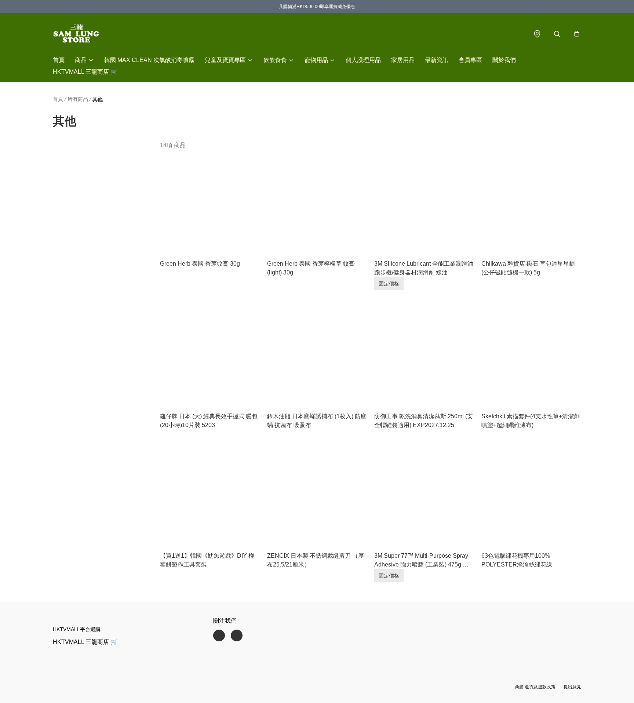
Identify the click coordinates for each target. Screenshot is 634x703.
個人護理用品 (363, 60)
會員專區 (470, 60)
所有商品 (78, 99)
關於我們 (504, 60)
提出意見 (572, 686)
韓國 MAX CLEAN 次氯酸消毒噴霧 (149, 60)
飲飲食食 (275, 60)
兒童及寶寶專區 (225, 60)
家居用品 (403, 60)
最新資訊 (436, 60)
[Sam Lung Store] (76, 33)
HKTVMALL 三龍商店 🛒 (85, 72)
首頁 (59, 60)
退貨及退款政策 (540, 686)
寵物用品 (316, 60)
